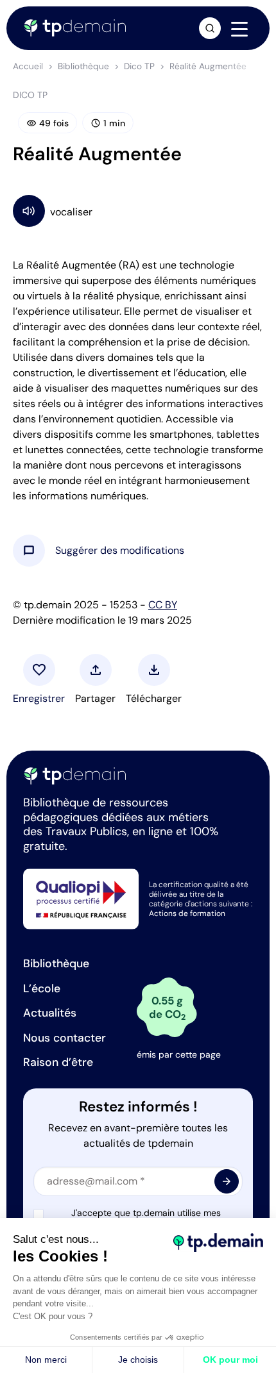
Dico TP (139, 66)
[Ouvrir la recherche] (210, 28)
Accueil (28, 66)
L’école (41, 988)
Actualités (49, 1013)
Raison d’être (58, 1062)
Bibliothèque (83, 66)
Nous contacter (64, 1038)
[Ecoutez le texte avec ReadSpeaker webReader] (138, 210)
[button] (119, 550)
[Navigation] (239, 29)
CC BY (162, 605)
